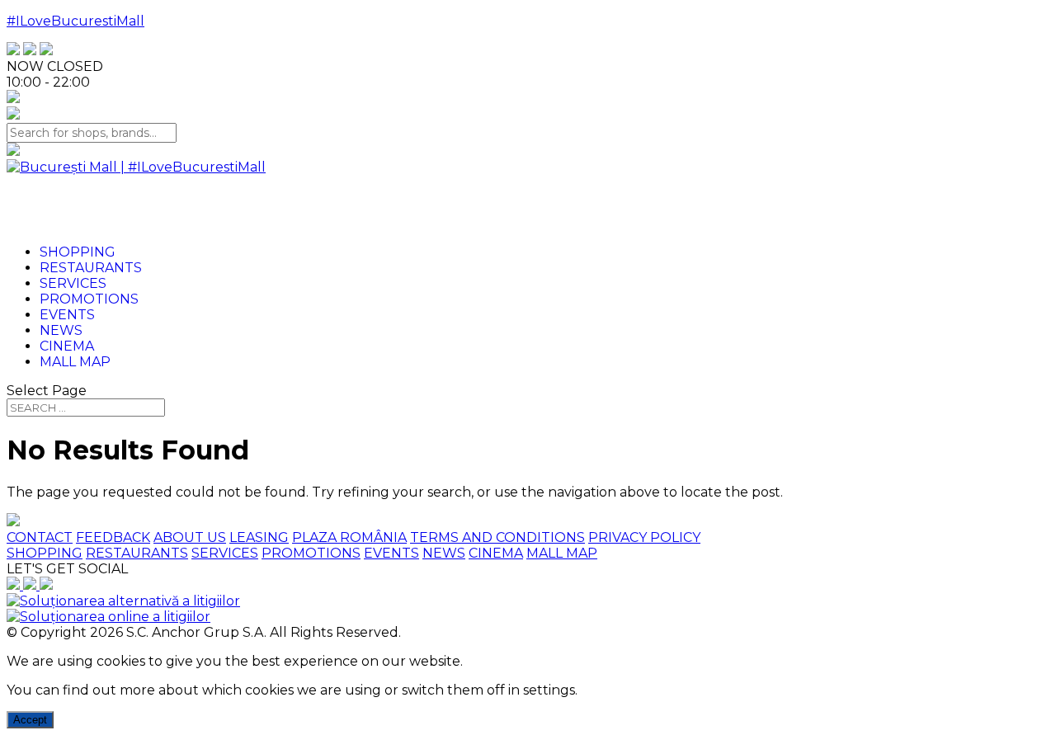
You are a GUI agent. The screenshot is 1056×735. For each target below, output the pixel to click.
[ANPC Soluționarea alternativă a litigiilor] (123, 601)
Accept (30, 720)
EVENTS (391, 553)
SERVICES (224, 553)
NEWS (443, 553)
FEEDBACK (113, 537)
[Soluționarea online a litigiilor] (108, 616)
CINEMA (496, 553)
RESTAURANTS (137, 553)
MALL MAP (561, 553)
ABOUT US (189, 537)
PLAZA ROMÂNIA (349, 537)
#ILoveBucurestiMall (75, 21)
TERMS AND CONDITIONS (497, 537)
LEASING (259, 537)
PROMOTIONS (311, 553)
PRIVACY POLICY (644, 537)
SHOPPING (44, 553)
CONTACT (40, 537)
